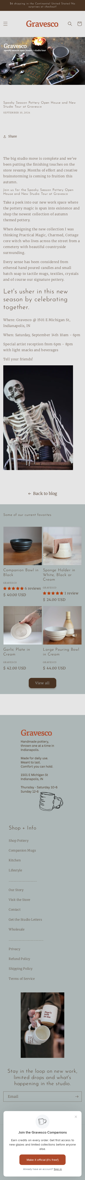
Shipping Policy (21, 969)
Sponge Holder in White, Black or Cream (59, 575)
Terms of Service (22, 979)
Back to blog (45, 493)
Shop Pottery (19, 841)
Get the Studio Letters (25, 920)
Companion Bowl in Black (21, 572)
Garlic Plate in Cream (16, 652)
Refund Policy (19, 959)
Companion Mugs (22, 850)
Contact (14, 910)
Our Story (16, 890)
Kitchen (15, 860)
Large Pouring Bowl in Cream (61, 652)
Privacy (14, 949)
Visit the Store (19, 900)
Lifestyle (15, 870)
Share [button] (12, 136)
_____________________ (26, 939)
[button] (5, 24)
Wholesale (16, 929)
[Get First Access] (77, 1096)
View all (42, 683)
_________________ (23, 880)
